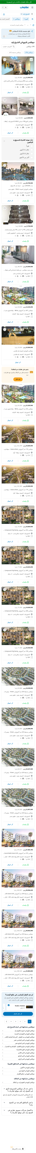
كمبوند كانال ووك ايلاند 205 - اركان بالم (13, 857)
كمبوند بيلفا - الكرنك (17, 314)
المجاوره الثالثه (19, 84)
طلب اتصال (17, 1014)
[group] (18, 65)
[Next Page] (6, 1021)
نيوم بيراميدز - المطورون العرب (15, 233)
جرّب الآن (18, 379)
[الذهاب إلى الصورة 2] (18, 73)
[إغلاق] (4, 141)
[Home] (33, 25)
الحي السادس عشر (18, 273)
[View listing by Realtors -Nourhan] (5, 223)
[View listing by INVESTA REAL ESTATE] (5, 115)
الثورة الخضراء (19, 125)
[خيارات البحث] (32, 19)
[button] (5, 7)
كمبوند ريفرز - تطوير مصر (16, 193)
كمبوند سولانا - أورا (18, 453)
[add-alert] (3, 14)
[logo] (24, 7)
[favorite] (4, 59)
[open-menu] (32, 7)
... (27, 25)
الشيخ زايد (27, 84)
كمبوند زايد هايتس (18, 354)
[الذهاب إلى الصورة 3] (17, 73)
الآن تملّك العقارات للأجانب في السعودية (19, 2)
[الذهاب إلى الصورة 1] (19, 73)
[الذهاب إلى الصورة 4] (16, 73)
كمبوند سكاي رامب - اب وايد (15, 533)
